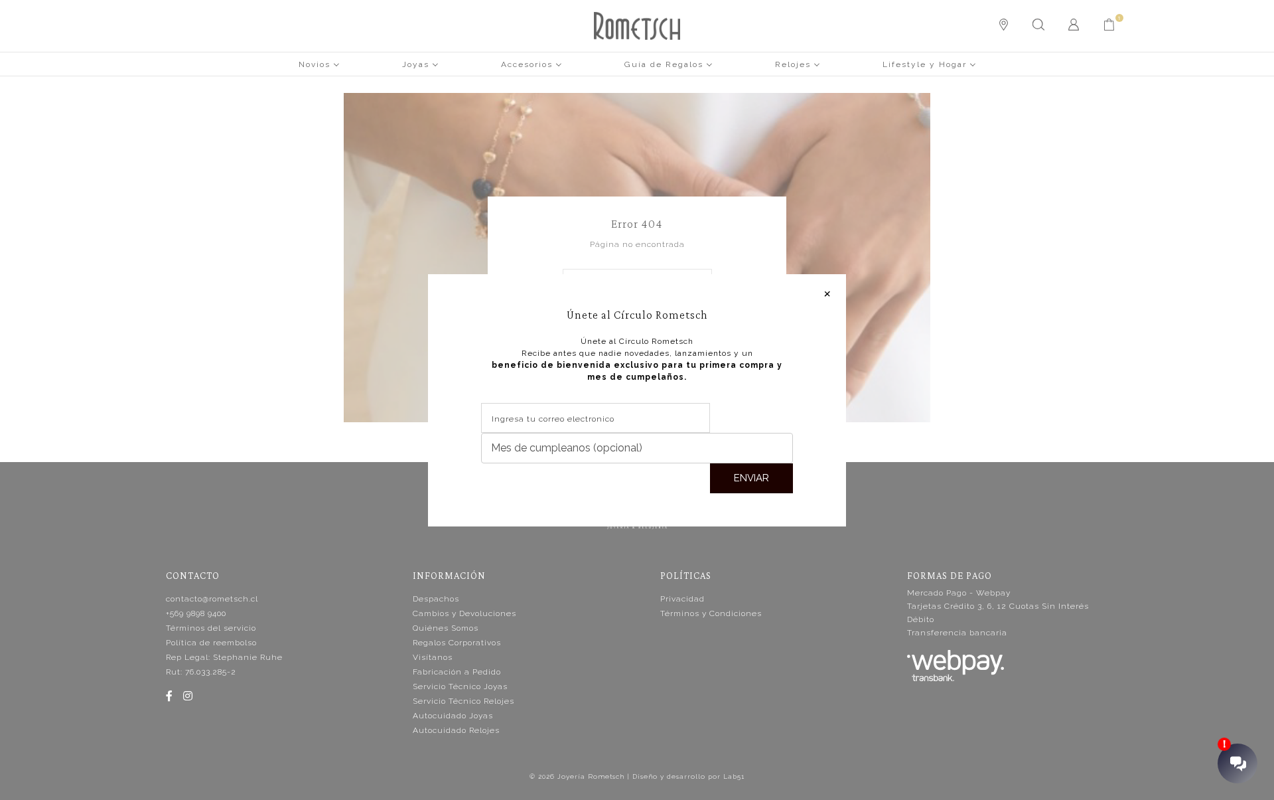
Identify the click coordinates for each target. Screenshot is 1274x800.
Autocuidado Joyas (453, 715)
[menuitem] (319, 63)
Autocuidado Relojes (456, 730)
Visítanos (433, 657)
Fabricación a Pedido (457, 672)
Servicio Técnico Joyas (460, 686)
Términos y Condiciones (711, 613)
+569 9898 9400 (196, 613)
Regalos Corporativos (457, 642)
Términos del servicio (211, 628)
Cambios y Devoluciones (464, 613)
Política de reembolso (211, 642)
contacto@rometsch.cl (212, 598)
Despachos (436, 598)
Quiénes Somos (445, 628)
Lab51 (733, 776)
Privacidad (682, 598)
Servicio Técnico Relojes (463, 701)
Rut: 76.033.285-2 (201, 672)
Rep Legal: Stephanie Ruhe (224, 657)
